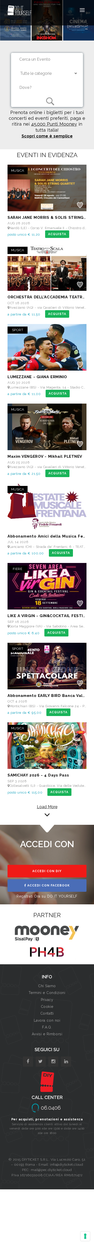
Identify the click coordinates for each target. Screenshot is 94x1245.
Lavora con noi (47, 1020)
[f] (28, 1061)
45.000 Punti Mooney (54, 124)
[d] (53, 1061)
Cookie (47, 1007)
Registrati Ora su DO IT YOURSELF (47, 896)
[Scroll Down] (47, 815)
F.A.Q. (47, 1027)
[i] (66, 1061)
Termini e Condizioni (47, 993)
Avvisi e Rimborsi (47, 1034)
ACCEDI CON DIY (47, 871)
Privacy (47, 1000)
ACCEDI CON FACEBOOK (48, 885)
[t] (40, 1061)
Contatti (47, 1013)
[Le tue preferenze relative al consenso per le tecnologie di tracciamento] (85, 1236)
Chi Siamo (47, 986)
